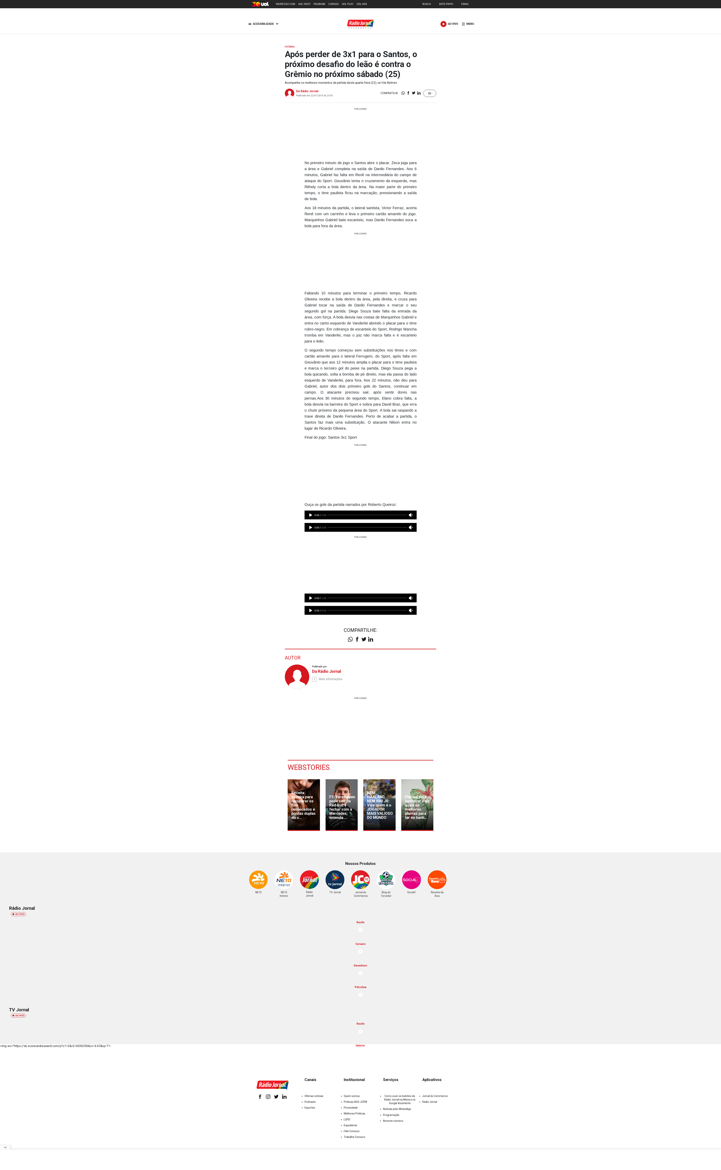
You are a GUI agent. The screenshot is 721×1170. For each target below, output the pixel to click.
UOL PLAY (348, 4)
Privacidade (351, 1107)
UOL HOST (304, 4)
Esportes (310, 1107)
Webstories (309, 767)
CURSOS (333, 4)
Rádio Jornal (429, 1101)
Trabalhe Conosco (354, 1136)
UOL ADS (362, 4)
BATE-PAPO (446, 4)
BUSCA (426, 4)
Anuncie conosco (393, 1120)
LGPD (347, 1119)
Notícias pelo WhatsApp (397, 1108)
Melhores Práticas (354, 1113)
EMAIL (465, 4)
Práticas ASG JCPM (355, 1101)
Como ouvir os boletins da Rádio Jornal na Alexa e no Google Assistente (400, 1100)
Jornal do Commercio (435, 1096)
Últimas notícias (314, 1096)
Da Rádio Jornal (307, 91)
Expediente (350, 1125)
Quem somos (352, 1096)
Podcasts (310, 1101)
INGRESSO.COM (285, 4)
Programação (391, 1114)
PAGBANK (319, 4)
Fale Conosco (352, 1131)
